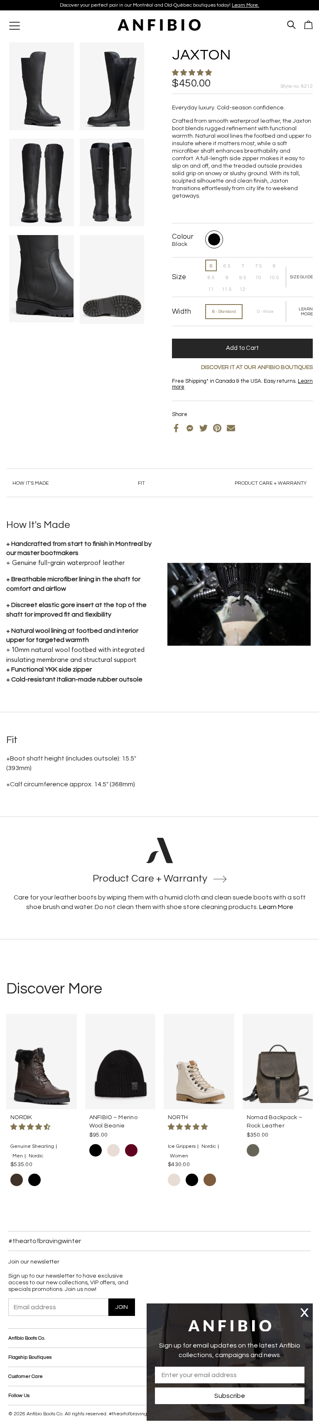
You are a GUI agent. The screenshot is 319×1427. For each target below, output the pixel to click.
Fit (141, 483)
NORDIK (21, 1117)
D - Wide (265, 312)
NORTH (178, 1117)
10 (258, 277)
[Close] (304, 1312)
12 (242, 289)
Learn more (209, 5)
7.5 (258, 266)
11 (211, 289)
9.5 (242, 277)
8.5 (211, 277)
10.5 (274, 277)
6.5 (227, 266)
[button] (192, 72)
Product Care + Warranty (271, 483)
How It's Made (30, 483)
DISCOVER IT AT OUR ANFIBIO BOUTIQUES (257, 367)
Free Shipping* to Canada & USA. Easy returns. (156, 5)
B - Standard (224, 312)
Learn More (276, 907)
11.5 (227, 289)
